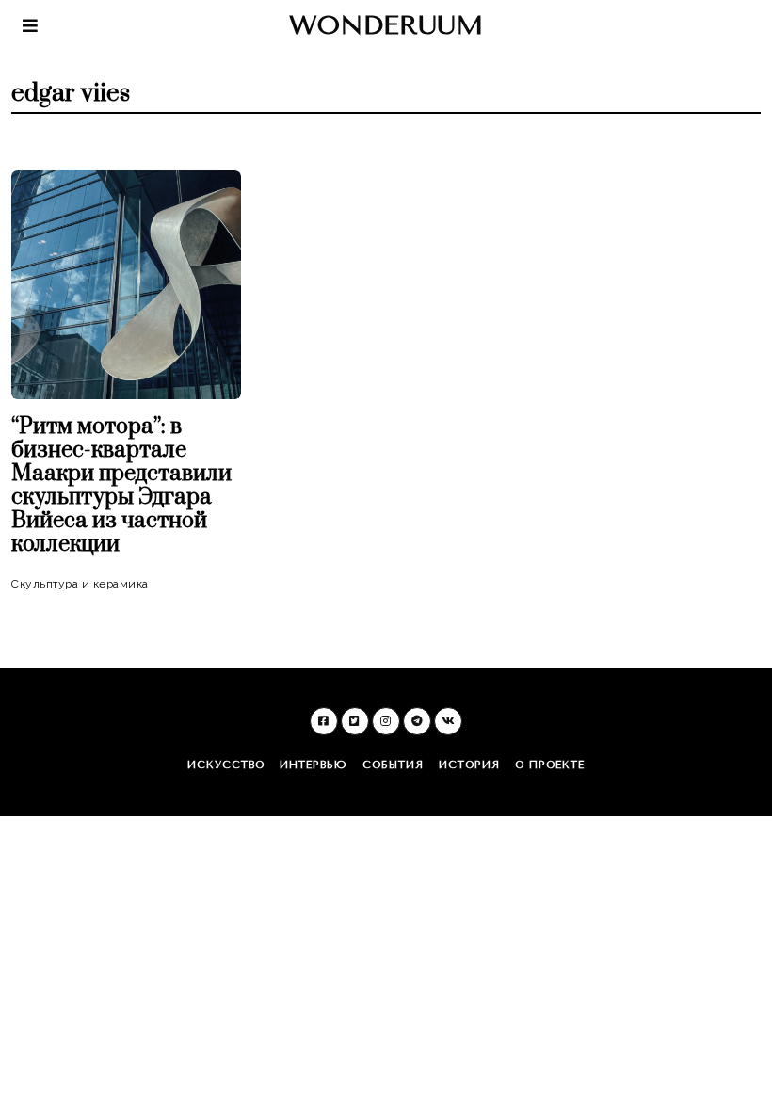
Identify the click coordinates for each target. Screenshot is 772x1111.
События (393, 765)
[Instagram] (386, 721)
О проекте (550, 765)
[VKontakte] (448, 721)
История (469, 765)
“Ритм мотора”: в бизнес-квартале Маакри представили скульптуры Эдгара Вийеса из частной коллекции (121, 485)
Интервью (313, 765)
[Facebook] (324, 721)
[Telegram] (417, 721)
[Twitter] (355, 721)
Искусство (226, 765)
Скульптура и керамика (80, 583)
